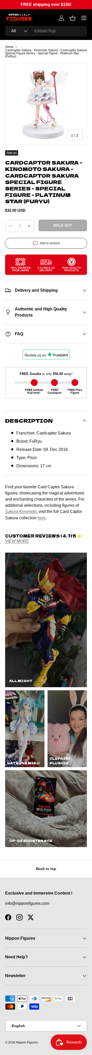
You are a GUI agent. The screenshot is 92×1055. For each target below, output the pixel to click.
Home (9, 46)
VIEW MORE (17, 541)
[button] (72, 18)
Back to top (46, 869)
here (42, 517)
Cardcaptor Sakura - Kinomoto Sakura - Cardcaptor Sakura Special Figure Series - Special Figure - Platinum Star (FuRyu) (46, 53)
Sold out (62, 225)
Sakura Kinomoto (21, 511)
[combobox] (46, 31)
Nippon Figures (27, 1042)
